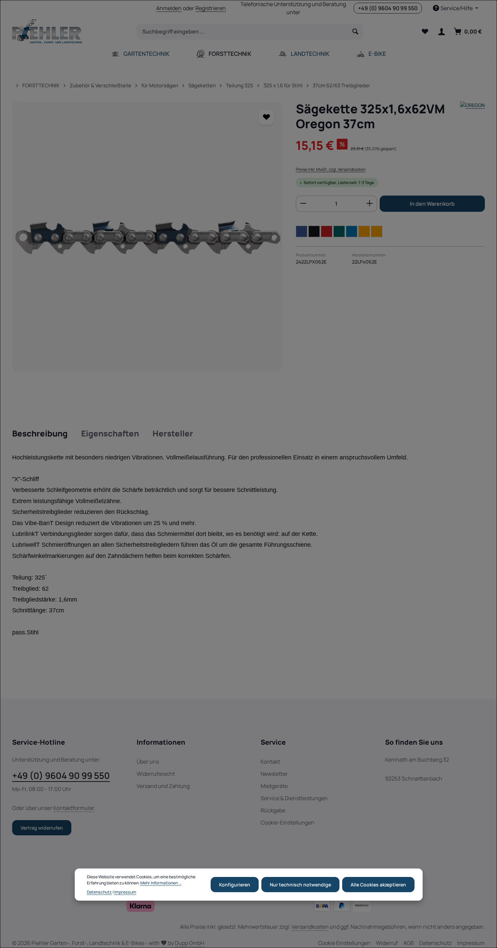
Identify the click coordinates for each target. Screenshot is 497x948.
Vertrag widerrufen (42, 828)
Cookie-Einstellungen (287, 822)
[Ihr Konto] (441, 31)
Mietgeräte (274, 786)
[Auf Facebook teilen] (301, 231)
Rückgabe (273, 810)
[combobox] (243, 31)
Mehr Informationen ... (161, 883)
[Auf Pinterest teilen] (326, 231)
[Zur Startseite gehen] (47, 31)
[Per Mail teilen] (364, 231)
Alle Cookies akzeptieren (378, 884)
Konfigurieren (234, 884)
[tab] (40, 434)
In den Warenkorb (432, 203)
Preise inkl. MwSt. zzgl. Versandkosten (330, 169)
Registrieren (210, 8)
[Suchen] (355, 31)
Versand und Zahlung (163, 786)
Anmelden (169, 8)
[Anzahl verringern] (303, 203)
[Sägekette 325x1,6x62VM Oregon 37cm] (147, 236)
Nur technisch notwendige (300, 884)
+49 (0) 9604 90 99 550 (61, 775)
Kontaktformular (73, 808)
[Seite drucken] (376, 231)
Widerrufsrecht (156, 773)
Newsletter (274, 773)
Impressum (125, 892)
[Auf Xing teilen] (339, 231)
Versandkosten (310, 926)
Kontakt (270, 761)
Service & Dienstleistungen (294, 798)
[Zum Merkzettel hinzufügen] (266, 117)
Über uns (148, 761)
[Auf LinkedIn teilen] (351, 231)
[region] (147, 236)
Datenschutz (99, 892)
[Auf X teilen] (314, 231)
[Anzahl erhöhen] (369, 203)
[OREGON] (472, 116)
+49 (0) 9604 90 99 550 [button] (388, 8)
